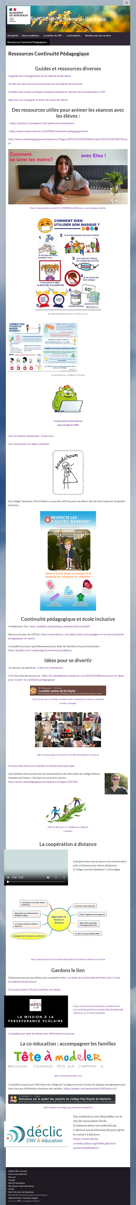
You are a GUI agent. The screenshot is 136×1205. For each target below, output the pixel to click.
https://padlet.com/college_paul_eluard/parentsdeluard (68, 1107)
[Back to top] (128, 1197)
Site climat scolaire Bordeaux (21, 1186)
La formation (73, 35)
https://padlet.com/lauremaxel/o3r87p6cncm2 (90, 1088)
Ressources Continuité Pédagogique (27, 42)
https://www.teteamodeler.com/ (68, 1075)
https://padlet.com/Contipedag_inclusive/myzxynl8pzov (40, 650)
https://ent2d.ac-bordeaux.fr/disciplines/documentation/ (42, 123)
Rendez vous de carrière (98, 35)
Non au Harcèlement (17, 1174)
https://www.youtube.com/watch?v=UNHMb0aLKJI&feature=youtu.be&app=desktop (68, 208)
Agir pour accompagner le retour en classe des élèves (38, 99)
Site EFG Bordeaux (16, 1183)
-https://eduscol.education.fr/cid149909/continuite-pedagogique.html (48, 131)
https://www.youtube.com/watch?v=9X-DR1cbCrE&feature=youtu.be (68, 754)
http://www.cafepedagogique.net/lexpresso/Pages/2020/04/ (43, 781)
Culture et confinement (50, 667)
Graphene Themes (31, 1201)
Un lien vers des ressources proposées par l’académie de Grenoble (45, 83)
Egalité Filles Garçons (17, 1171)
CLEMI (11, 1189)
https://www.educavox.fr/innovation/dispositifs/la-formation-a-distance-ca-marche (68, 959)
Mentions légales (30, 1198)
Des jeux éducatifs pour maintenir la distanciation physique (41, 765)
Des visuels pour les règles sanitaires (28, 443)
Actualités (12, 35)
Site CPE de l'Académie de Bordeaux (68, 19)
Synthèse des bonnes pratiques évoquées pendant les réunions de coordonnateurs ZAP (56, 91)
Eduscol (11, 1177)
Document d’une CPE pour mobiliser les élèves (34, 989)
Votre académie (30, 35)
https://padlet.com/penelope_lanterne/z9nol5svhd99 (59, 626)
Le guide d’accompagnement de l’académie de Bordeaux (39, 75)
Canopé (11, 1180)
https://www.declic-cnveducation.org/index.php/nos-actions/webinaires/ (94, 1143)
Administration (15, 1198)
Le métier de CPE (53, 35)
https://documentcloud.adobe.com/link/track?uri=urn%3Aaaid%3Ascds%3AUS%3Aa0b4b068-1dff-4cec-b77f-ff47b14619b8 (98, 1009)
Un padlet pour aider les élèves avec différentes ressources (41, 1033)
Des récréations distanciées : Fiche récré (31, 435)
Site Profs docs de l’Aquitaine (21, 1192)
